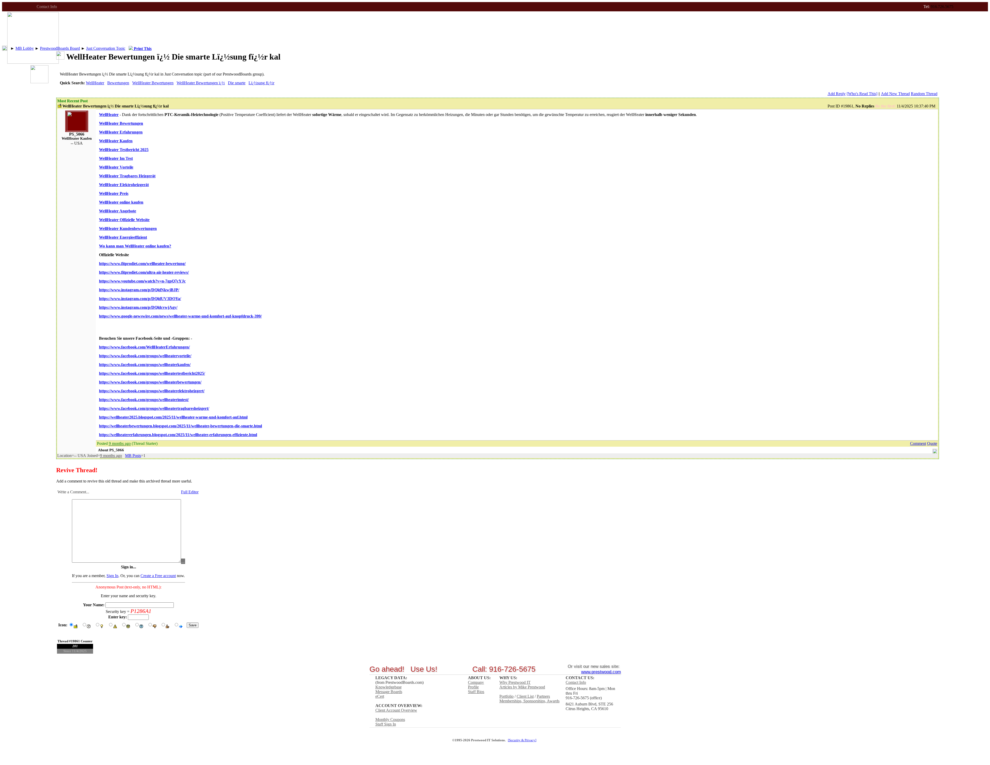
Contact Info (47, 6)
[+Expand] (4, 48)
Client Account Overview (396, 710)
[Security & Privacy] (522, 740)
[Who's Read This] (862, 94)
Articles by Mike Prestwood (522, 687)
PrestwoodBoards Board (60, 48)
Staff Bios (476, 691)
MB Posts (133, 455)
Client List (525, 696)
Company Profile (476, 684)
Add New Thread (895, 94)
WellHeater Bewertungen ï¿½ (201, 83)
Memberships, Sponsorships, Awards (529, 701)
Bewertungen (118, 83)
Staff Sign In (385, 724)
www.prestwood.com (601, 671)
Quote (932, 443)
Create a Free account (158, 575)
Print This (142, 48)
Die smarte (236, 83)
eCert (379, 696)
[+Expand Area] (934, 450)
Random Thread (924, 94)
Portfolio (506, 696)
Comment (918, 443)
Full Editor (190, 492)
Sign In (112, 575)
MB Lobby (24, 48)
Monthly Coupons (390, 719)
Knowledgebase (388, 687)
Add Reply (837, 94)
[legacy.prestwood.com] (33, 62)
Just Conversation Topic (105, 48)
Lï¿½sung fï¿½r (261, 83)
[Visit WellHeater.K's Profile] (77, 129)
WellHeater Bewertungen (153, 83)
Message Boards (388, 691)
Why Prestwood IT (515, 682)
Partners (543, 696)
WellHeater (95, 83)
